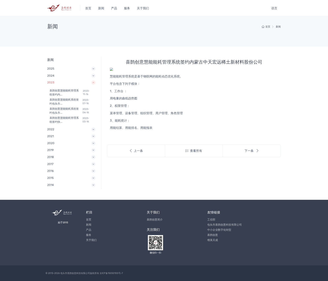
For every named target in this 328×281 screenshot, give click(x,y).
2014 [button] (50, 185)
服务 (127, 8)
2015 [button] (50, 178)
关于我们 (143, 8)
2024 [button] (50, 75)
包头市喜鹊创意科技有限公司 (224, 224)
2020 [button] (50, 143)
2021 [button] (50, 136)
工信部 (211, 219)
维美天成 (212, 240)
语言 (274, 8)
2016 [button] (50, 171)
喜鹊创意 (212, 235)
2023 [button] (50, 82)
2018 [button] (50, 157)
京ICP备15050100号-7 (111, 273)
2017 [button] (50, 164)
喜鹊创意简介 (155, 219)
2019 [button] (50, 150)
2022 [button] (50, 129)
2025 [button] (50, 68)
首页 (88, 8)
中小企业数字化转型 (219, 229)
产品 (114, 8)
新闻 (101, 8)
